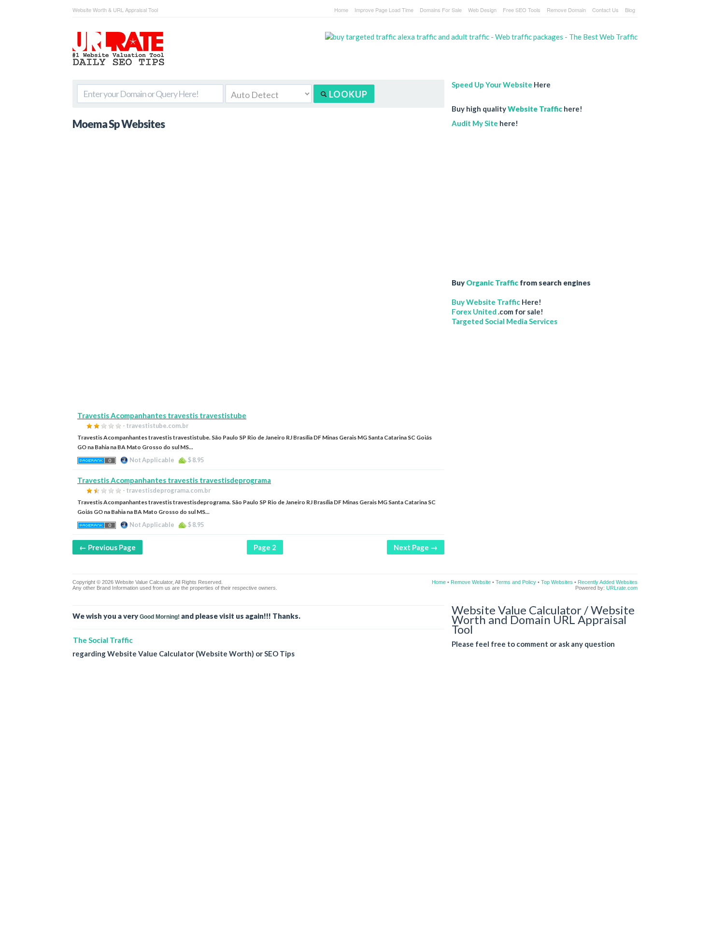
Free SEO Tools (521, 10)
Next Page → (416, 547)
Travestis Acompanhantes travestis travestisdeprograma (174, 480)
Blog (630, 10)
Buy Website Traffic (486, 302)
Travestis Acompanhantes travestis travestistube (161, 415)
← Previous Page (107, 547)
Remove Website (471, 582)
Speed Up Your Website (492, 84)
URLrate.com (622, 588)
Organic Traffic (492, 282)
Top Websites (557, 582)
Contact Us (605, 10)
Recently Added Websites (608, 582)
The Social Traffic (103, 640)
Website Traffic (535, 108)
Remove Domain (566, 10)
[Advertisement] (258, 343)
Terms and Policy (516, 582)
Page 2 (265, 547)
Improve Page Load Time (384, 10)
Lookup (347, 94)
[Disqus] (355, 805)
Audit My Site (475, 123)
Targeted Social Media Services (504, 321)
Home (341, 10)
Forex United (474, 311)
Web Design (482, 10)
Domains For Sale (441, 10)
